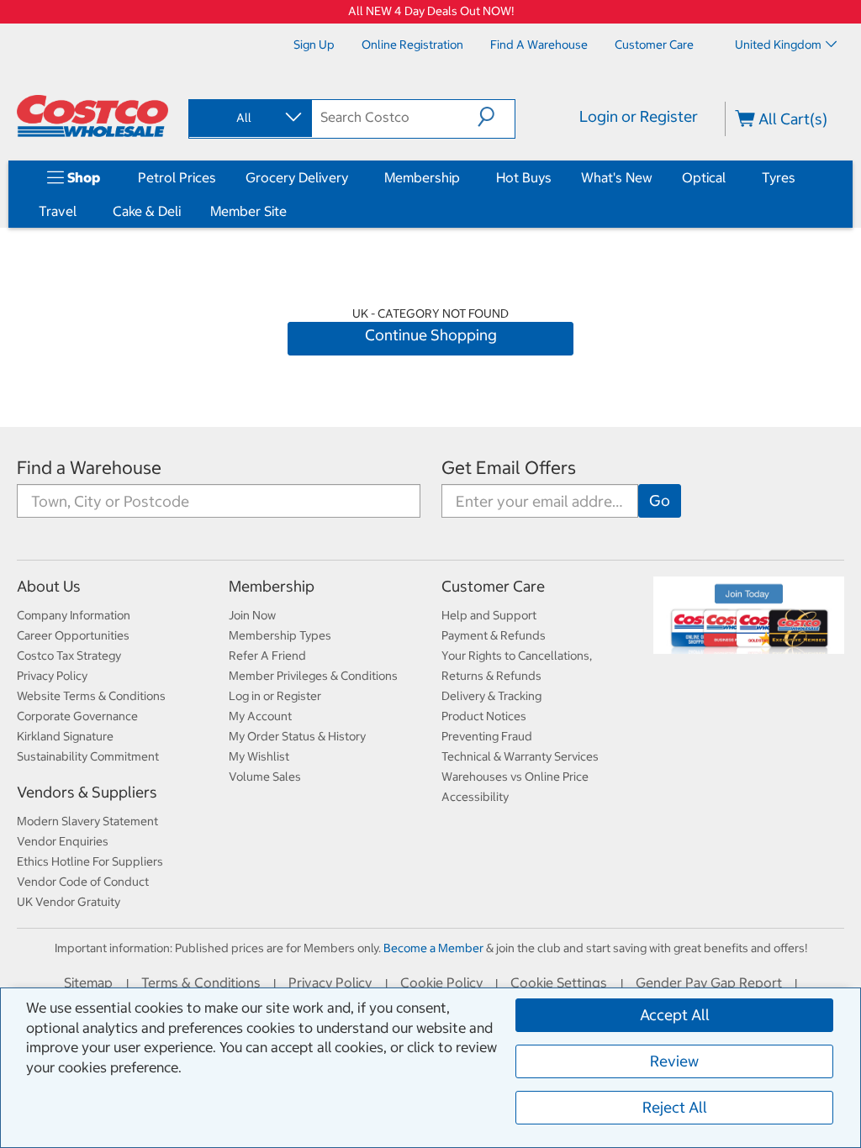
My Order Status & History (297, 736)
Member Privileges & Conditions (313, 675)
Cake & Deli (147, 211)
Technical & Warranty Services (520, 756)
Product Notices (483, 716)
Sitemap (88, 982)
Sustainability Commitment (88, 756)
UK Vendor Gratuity (68, 901)
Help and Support (488, 615)
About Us (49, 586)
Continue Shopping (431, 335)
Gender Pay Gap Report (709, 982)
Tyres (778, 177)
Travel (58, 211)
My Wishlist (259, 756)
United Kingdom (778, 44)
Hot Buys (524, 177)
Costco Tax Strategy (69, 655)
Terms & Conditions (201, 982)
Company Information (73, 615)
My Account (260, 716)
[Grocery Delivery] (351, 177)
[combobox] (249, 117)
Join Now (252, 615)
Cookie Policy (441, 982)
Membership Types (280, 635)
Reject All (674, 1107)
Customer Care (493, 586)
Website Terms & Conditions (91, 695)
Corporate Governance (77, 716)
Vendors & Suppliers (87, 792)
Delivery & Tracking (491, 695)
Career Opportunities (73, 635)
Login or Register (638, 116)
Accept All (675, 1014)
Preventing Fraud (486, 736)
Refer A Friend (267, 655)
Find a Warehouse (89, 467)
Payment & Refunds (493, 635)
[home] (92, 116)
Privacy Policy (52, 675)
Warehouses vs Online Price (515, 776)
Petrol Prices (177, 177)
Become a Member (433, 948)
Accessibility (475, 796)
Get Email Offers (508, 467)
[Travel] (80, 211)
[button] (496, 117)
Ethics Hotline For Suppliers (90, 861)
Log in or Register (275, 695)
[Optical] (729, 177)
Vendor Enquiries (62, 841)
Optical (704, 177)
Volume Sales (265, 776)
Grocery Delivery (297, 177)
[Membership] (463, 177)
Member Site (248, 211)
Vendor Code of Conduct (83, 881)
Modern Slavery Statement (87, 821)
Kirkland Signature (65, 736)
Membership (422, 177)
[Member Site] (290, 211)
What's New (616, 177)
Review (674, 1061)
